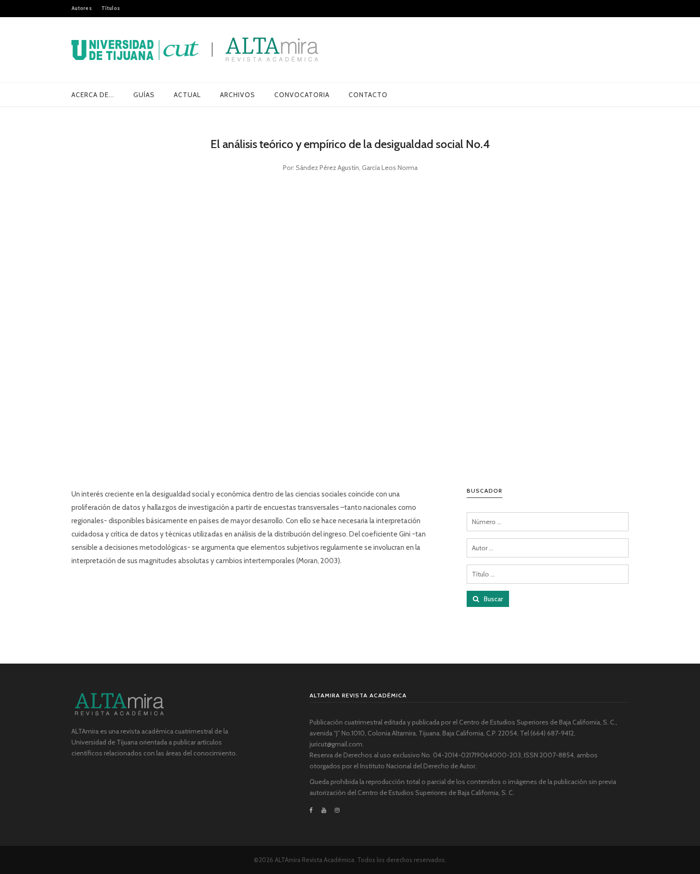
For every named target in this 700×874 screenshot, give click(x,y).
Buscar (492, 599)
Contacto (368, 94)
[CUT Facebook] (313, 810)
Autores (81, 8)
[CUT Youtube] (323, 810)
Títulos (110, 8)
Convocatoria (302, 94)
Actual (187, 94)
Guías (144, 94)
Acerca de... (92, 94)
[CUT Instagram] (337, 810)
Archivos (237, 94)
